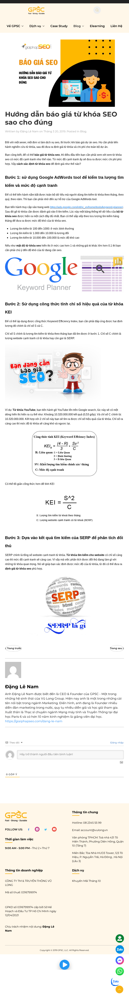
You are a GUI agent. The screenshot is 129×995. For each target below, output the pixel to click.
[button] (119, 989)
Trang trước (14, 648)
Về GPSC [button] (13, 26)
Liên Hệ (116, 26)
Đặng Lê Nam (29, 131)
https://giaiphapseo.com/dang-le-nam (33, 721)
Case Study (59, 26)
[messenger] (120, 960)
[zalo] (120, 949)
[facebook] (28, 829)
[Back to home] (36, 10)
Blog (83, 131)
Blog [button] (77, 26)
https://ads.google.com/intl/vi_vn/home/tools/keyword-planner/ (86, 207)
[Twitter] (45, 829)
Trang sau (116, 648)
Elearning (97, 26)
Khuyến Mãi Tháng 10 (86, 881)
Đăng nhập (116, 742)
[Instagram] (37, 829)
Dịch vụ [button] (35, 26)
